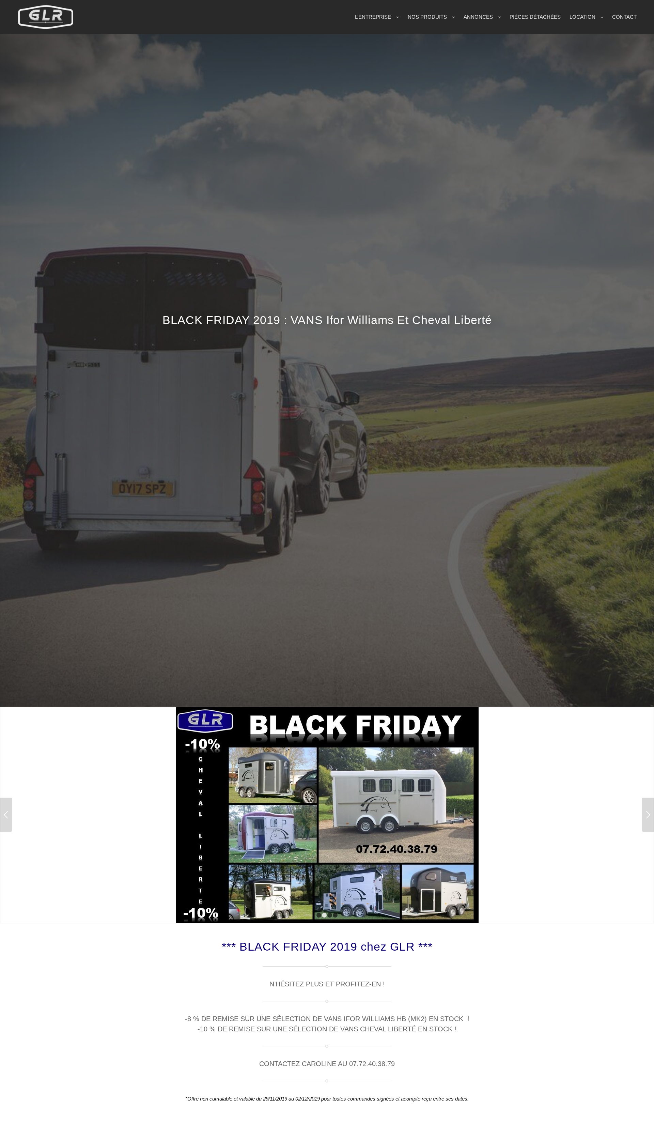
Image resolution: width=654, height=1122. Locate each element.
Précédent (6, 791)
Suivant (648, 791)
